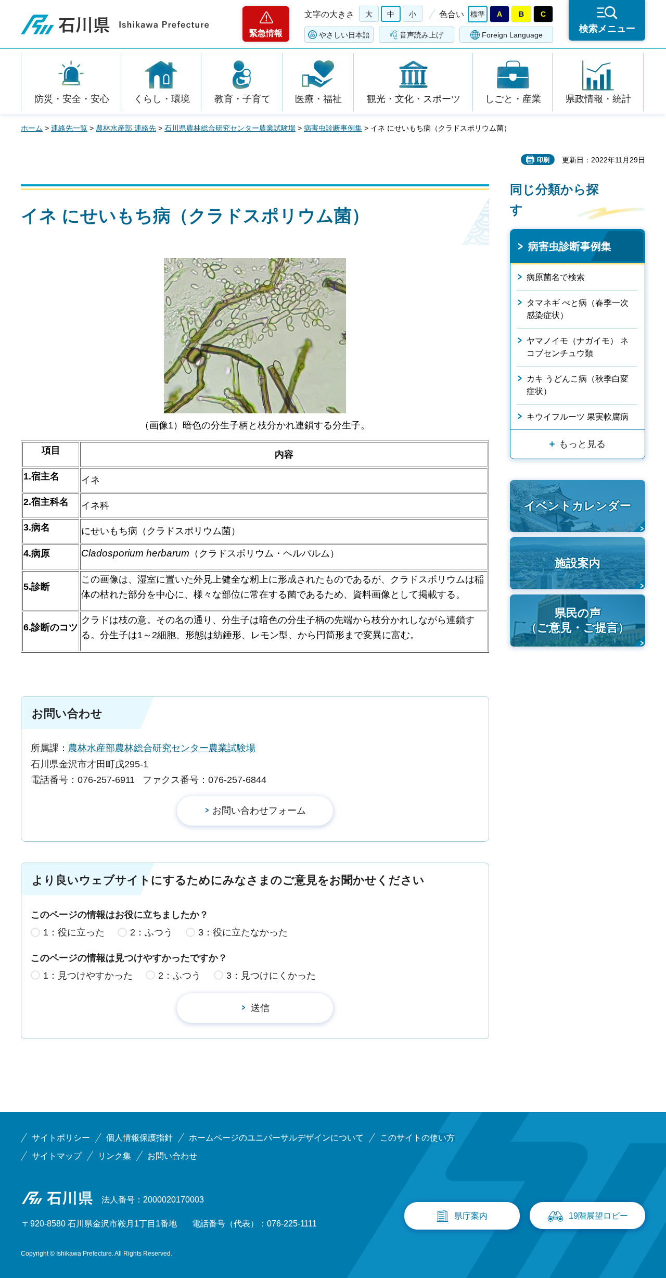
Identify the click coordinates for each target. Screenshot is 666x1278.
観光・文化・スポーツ (413, 99)
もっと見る (582, 444)
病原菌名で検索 (556, 277)
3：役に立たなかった (243, 932)
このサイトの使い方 (417, 1137)
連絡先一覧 (69, 128)
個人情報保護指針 (139, 1137)
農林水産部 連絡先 (126, 128)
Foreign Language (512, 35)
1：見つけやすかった (88, 975)
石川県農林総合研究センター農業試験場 (230, 128)
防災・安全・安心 (71, 99)
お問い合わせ (172, 1156)
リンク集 (114, 1156)
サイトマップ (57, 1156)
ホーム (32, 128)
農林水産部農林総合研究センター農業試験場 (161, 748)
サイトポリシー (61, 1137)
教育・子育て (242, 99)
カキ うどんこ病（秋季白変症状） (578, 385)
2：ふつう (151, 932)
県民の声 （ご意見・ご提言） (578, 620)
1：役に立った (74, 932)
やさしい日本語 (344, 35)
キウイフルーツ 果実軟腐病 (578, 416)
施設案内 (577, 563)
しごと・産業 (513, 99)
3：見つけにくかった (271, 975)
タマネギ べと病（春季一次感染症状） (578, 309)
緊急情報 (266, 33)
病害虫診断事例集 (333, 128)
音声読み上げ (421, 35)
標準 (477, 14)
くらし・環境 (162, 99)
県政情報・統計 (598, 99)
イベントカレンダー (577, 505)
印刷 (543, 159)
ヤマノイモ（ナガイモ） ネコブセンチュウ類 (578, 347)
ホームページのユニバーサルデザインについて (276, 1137)
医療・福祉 (318, 99)
